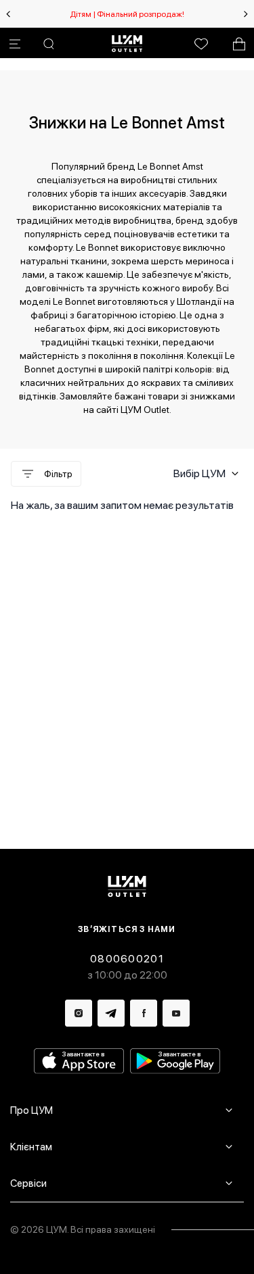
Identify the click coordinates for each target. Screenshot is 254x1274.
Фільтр (58, 473)
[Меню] (15, 44)
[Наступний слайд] (246, 14)
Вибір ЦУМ (199, 473)
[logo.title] (127, 886)
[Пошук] (49, 44)
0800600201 (127, 958)
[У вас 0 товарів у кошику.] (239, 44)
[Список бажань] (201, 44)
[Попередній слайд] (8, 14)
